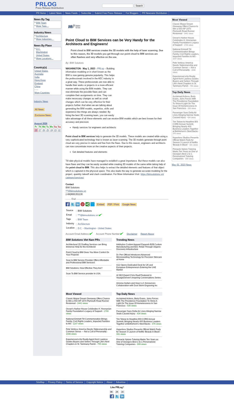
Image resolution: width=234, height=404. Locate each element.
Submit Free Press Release (108, 13)
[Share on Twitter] (73, 204)
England (39, 83)
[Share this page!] (117, 397)
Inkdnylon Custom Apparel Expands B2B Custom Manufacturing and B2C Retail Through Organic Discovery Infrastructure (139, 246)
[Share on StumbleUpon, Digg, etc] (87, 204)
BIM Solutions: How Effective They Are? (84, 268)
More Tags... (42, 26)
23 (55, 130)
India (37, 77)
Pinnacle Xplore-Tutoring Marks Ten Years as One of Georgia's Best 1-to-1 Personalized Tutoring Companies (137, 341)
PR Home (41, 13)
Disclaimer (132, 234)
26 (43, 130)
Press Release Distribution (50, 8)
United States (43, 55)
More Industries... (45, 39)
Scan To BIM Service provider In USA (83, 273)
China (37, 86)
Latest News (55, 13)
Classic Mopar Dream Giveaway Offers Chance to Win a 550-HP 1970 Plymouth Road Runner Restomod (88, 301)
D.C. (38, 49)
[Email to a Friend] (92, 204)
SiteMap (40, 382)
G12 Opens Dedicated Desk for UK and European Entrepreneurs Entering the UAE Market (136, 267)
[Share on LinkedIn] (78, 204)
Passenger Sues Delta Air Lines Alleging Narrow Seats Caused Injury (186, 115)
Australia (39, 74)
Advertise (120, 382)
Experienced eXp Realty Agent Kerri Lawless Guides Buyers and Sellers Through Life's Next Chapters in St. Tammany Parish (87, 341)
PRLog (100, 68)
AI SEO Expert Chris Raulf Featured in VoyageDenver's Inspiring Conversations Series (138, 276)
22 (59, 130)
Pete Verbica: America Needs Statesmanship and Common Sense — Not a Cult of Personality (89, 330)
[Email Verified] (100, 215)
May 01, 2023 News (182, 164)
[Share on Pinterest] (83, 204)
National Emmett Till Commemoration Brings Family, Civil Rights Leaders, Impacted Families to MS (88, 321)
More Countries (42, 92)
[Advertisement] (142, 92)
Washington (42, 52)
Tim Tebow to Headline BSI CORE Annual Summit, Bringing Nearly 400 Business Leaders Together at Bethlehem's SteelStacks (138, 321)
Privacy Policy (55, 382)
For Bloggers (132, 13)
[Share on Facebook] (68, 204)
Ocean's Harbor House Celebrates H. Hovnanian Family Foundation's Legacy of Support (88, 310)
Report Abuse (147, 234)
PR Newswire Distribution (154, 13)
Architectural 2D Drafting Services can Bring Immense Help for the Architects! (86, 245)
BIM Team (41, 23)
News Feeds (71, 13)
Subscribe (86, 13)
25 (47, 130)
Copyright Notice (95, 382)
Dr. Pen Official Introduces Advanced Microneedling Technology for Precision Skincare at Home (139, 257)
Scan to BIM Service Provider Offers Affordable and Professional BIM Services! (87, 261)
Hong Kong (40, 80)
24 (51, 130)
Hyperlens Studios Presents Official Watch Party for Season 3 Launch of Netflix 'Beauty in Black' (138, 330)
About (109, 382)
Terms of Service (74, 382)
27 (40, 130)
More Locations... (44, 58)
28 (36, 130)
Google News (129, 204)
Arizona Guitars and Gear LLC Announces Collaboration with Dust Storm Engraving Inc (136, 284)
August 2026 (40, 123)
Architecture (42, 36)
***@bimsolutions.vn (76, 191)
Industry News (41, 101)
